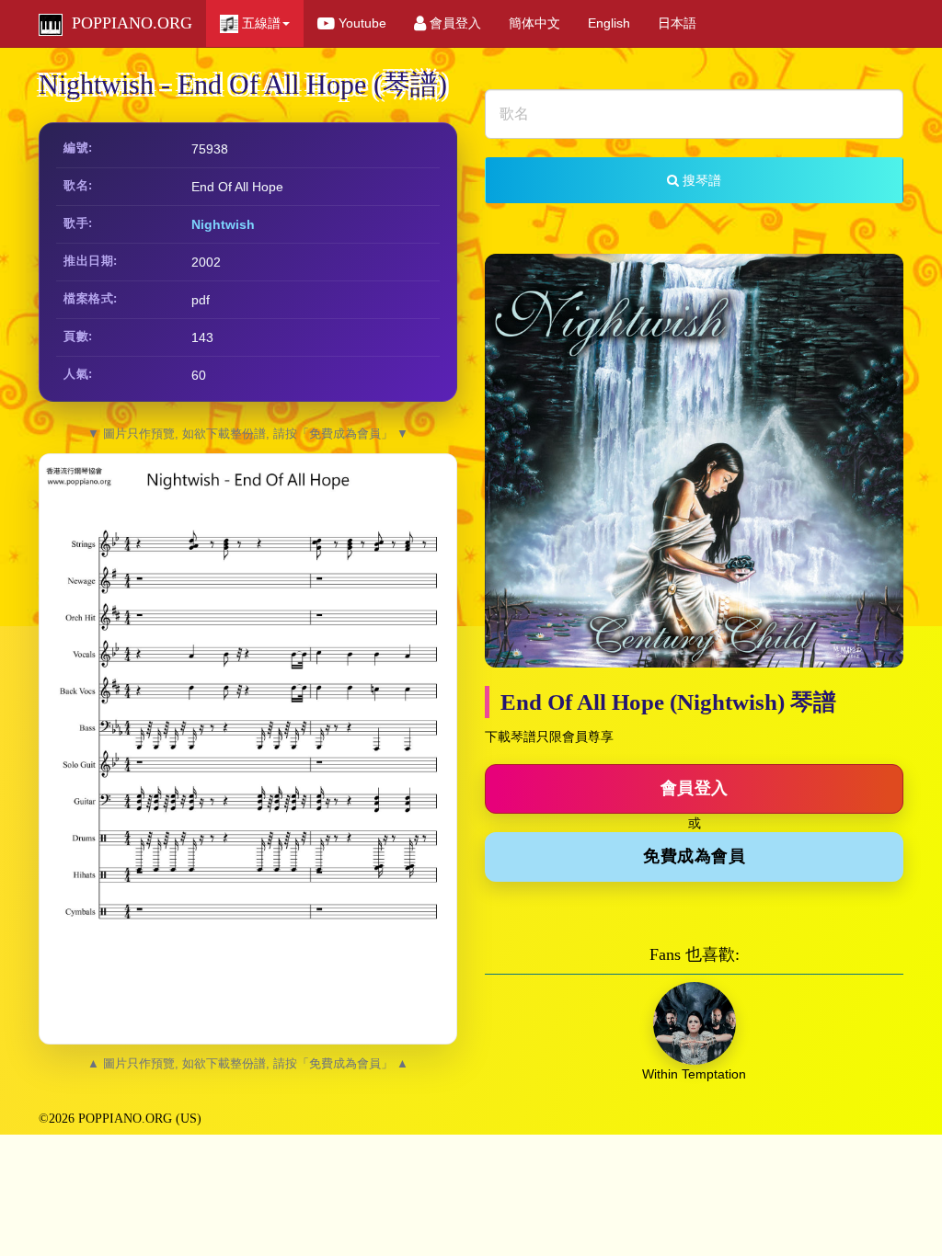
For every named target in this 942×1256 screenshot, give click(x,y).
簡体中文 (534, 23)
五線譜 (259, 23)
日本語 (677, 23)
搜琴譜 (700, 180)
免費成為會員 (694, 856)
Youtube (360, 23)
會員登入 (453, 23)
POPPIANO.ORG (127, 23)
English (609, 23)
